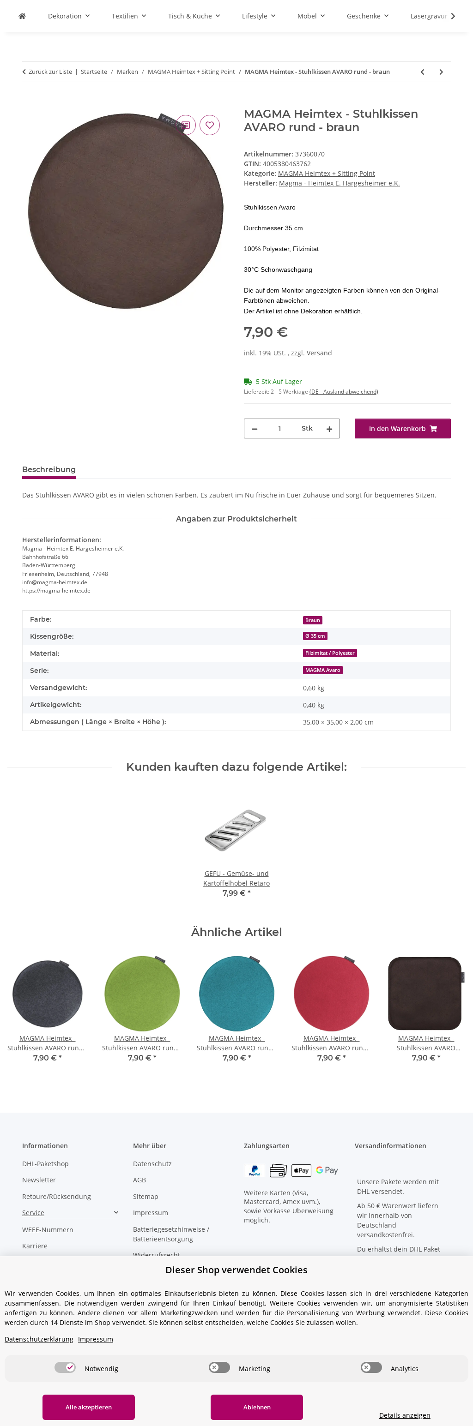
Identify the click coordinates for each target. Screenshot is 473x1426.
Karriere (35, 1245)
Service (33, 1212)
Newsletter (39, 1179)
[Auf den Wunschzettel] (210, 125)
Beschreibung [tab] (49, 469)
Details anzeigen (405, 1415)
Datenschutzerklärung (39, 1339)
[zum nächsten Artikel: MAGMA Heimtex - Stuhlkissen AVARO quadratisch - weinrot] (441, 72)
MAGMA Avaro (322, 670)
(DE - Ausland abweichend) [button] (343, 391)
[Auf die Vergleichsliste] (186, 125)
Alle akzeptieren (89, 1407)
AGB (139, 1179)
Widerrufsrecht (156, 1255)
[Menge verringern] (254, 428)
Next (450, 1015)
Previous (22, 1015)
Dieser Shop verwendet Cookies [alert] (236, 1270)
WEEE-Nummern (47, 1229)
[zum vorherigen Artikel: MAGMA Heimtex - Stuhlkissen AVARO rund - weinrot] (422, 72)
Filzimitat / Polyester (330, 653)
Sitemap (145, 1196)
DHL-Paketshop (45, 1163)
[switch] (65, 1367)
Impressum (150, 1212)
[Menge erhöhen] (329, 428)
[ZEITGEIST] (22, 16)
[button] (447, 16)
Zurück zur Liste (50, 71)
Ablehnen (257, 1407)
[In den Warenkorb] (29, 102)
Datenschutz (152, 1163)
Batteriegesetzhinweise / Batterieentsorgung (171, 1234)
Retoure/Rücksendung (56, 1196)
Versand (319, 352)
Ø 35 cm (315, 636)
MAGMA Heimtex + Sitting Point (326, 173)
